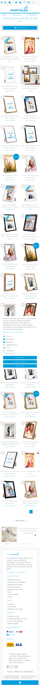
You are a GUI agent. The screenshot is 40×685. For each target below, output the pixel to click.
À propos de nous (13, 616)
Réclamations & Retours (15, 585)
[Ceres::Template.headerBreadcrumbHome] (4, 14)
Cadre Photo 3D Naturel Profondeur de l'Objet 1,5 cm (9, 413)
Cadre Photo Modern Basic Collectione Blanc (30, 176)
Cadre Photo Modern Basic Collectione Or (10, 176)
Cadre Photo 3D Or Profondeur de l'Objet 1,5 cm (30, 413)
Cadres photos (16, 14)
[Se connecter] (16, 2)
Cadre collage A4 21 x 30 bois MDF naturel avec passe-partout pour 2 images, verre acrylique (9, 58)
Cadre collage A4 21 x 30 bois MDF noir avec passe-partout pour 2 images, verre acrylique (10, 236)
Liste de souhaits (2, 39)
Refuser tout (20, 366)
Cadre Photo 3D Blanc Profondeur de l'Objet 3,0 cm (9, 206)
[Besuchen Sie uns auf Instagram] (12, 667)
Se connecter (12, 607)
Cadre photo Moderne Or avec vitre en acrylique (10, 117)
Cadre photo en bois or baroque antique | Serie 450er (10, 295)
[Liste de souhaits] (25, 2)
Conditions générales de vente (17, 619)
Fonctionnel (10, 351)
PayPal (8, 348)
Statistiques (10, 339)
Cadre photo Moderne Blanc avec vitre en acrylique (9, 87)
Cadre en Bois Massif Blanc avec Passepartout (30, 384)
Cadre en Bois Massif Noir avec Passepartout (10, 384)
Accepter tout (20, 358)
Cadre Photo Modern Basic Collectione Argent (10, 265)
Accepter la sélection (20, 362)
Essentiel (9, 336)
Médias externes (11, 345)
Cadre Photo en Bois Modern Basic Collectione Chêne (30, 502)
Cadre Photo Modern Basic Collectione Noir (10, 502)
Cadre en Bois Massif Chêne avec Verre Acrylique (30, 443)
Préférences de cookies (15, 609)
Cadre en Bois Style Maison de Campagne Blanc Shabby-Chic (10, 443)
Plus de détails (7, 353)
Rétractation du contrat (15, 589)
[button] (20, 28)
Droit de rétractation (14, 587)
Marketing (9, 342)
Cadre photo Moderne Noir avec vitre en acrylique (30, 147)
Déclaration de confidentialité (13, 332)
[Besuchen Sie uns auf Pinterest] (16, 667)
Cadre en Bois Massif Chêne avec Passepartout (30, 295)
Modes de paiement (14, 580)
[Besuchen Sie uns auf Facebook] (8, 667)
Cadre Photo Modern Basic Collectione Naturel (30, 265)
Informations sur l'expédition (17, 582)
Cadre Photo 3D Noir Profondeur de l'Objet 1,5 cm (30, 117)
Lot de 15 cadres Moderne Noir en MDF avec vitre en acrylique (28, 529)
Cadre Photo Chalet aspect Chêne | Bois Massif (30, 58)
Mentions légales (13, 623)
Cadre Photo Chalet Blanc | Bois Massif (30, 472)
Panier (10, 592)
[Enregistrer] (20, 2)
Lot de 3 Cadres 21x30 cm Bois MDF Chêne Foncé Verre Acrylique (30, 87)
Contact (10, 597)
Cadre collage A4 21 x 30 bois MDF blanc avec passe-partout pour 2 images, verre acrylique (30, 206)
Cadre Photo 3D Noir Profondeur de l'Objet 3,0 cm (30, 236)
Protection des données (15, 621)
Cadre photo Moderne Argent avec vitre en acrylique (10, 147)
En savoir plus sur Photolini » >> (17, 572)
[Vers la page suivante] (37, 511)
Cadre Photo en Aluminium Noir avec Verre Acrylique (9, 472)
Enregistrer (11, 604)
